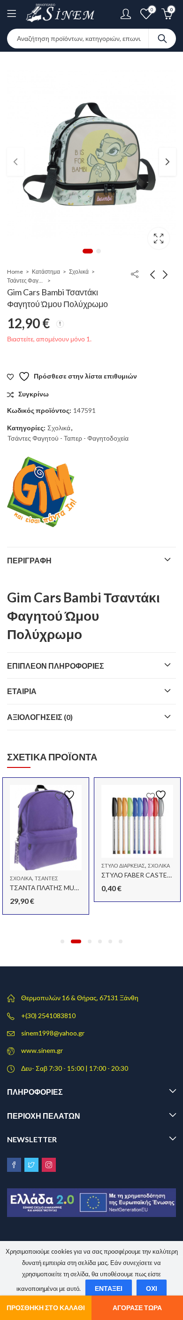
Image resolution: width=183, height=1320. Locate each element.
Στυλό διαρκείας (123, 865)
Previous (15, 162)
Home (15, 271)
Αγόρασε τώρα (137, 1308)
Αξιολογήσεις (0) (40, 716)
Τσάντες (46, 878)
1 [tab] (88, 251)
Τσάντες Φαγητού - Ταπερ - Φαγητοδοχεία (26, 280)
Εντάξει (108, 1288)
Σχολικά (79, 271)
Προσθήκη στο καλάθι (46, 1308)
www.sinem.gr (42, 1050)
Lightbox (158, 238)
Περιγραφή (29, 560)
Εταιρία (22, 691)
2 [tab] (98, 251)
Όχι (151, 1288)
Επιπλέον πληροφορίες (55, 665)
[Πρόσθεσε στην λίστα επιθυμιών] (66, 795)
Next (167, 162)
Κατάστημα (46, 271)
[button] (62, 941)
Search (162, 38)
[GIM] (42, 492)
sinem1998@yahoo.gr (52, 1033)
